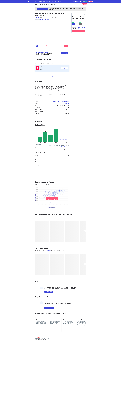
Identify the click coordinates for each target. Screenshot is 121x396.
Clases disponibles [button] (81, 19)
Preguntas (53, 4)
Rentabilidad (42, 4)
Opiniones (48, 4)
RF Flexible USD (66, 103)
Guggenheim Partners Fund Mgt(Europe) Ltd (61, 101)
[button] (64, 53)
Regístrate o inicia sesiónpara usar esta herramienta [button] (52, 199)
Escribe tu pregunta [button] (49, 307)
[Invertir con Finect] (30, 1)
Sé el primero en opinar (44, 19)
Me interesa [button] (84, 4)
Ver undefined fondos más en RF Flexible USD (43, 277)
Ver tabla (63, 146)
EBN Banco (43, 66)
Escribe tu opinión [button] (49, 291)
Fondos (36, 4)
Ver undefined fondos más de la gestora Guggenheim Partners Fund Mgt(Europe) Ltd (51, 243)
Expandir (68, 40)
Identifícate (90, 1)
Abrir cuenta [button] (64, 68)
